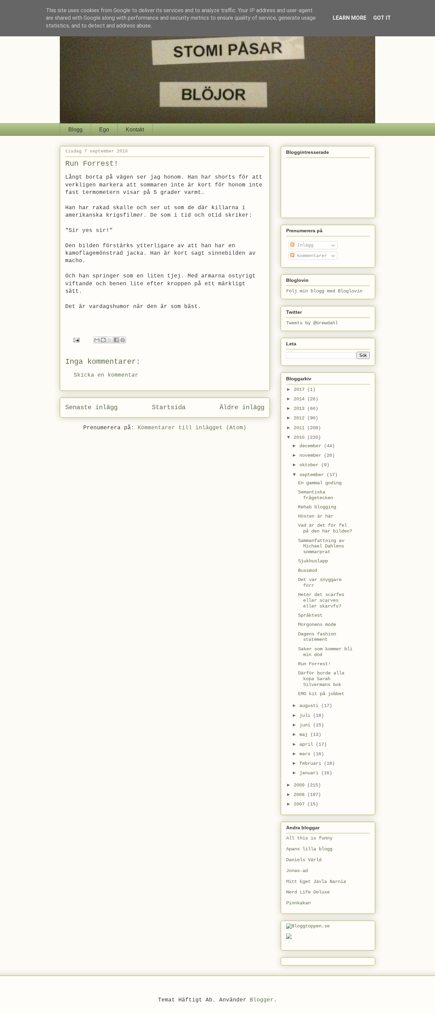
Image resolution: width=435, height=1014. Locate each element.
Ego (104, 129)
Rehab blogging (317, 507)
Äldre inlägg (242, 407)
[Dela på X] (109, 340)
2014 (300, 399)
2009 (300, 785)
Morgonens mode (317, 624)
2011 (300, 428)
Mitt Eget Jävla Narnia (316, 881)
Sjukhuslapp (313, 561)
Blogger (262, 1000)
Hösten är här (315, 516)
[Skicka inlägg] (77, 340)
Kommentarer (310, 255)
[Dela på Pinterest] (122, 340)
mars (306, 754)
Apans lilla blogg (309, 849)
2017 (300, 389)
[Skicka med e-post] (96, 340)
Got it (382, 18)
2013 (300, 408)
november (311, 455)
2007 (300, 804)
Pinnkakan (298, 903)
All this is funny (309, 838)
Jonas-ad (297, 870)
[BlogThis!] (103, 340)
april (307, 744)
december (311, 446)
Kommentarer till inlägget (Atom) (192, 428)
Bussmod (307, 570)
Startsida (169, 407)
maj (304, 734)
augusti (310, 705)
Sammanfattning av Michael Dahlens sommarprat (321, 546)
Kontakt (135, 129)
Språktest (310, 615)
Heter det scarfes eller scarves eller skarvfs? (321, 600)
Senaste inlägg (91, 407)
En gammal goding (320, 483)
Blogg (75, 129)
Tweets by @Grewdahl (312, 323)
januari (310, 773)
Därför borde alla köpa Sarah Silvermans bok (321, 678)
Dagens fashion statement (317, 636)
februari (311, 763)
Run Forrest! (314, 664)
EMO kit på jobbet (321, 693)
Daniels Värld (303, 860)
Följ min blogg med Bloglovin (324, 291)
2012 (300, 418)
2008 (300, 794)
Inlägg (303, 245)
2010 (300, 437)
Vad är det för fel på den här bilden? (325, 528)
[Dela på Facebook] (116, 340)
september (313, 474)
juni (306, 725)
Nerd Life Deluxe (308, 892)
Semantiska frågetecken (315, 495)
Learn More (349, 18)
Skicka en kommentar (106, 375)
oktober (310, 465)
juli (306, 715)
